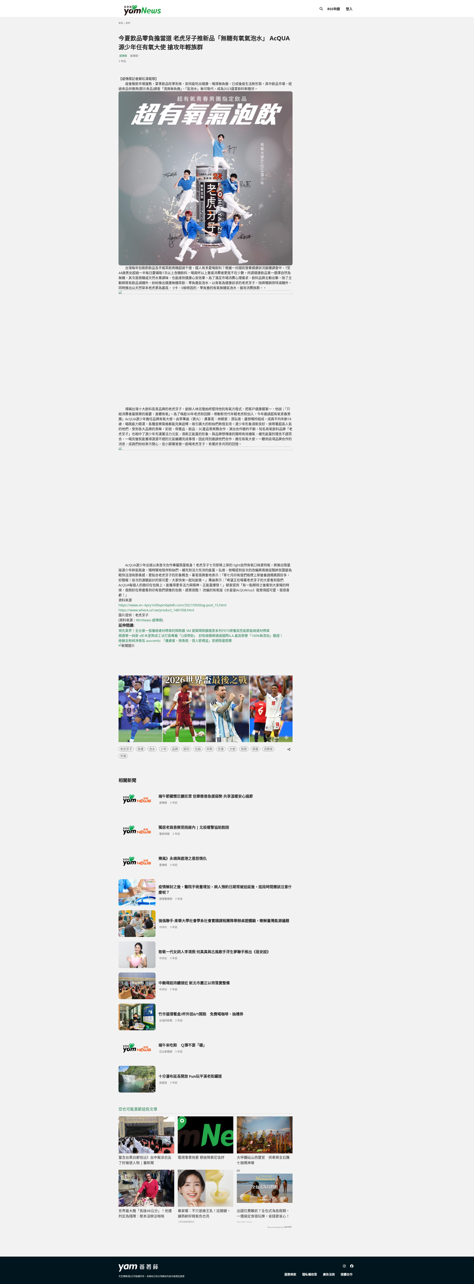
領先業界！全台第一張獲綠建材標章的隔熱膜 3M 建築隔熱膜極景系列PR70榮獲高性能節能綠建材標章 (194, 630)
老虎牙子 (126, 749)
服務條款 (290, 1274)
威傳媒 (123, 55)
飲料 (186, 749)
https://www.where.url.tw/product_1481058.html (156, 610)
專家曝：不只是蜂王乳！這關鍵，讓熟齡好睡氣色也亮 (204, 1213)
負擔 (140, 749)
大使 (232, 749)
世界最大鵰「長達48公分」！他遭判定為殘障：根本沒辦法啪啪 (145, 1213)
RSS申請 (333, 9)
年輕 (209, 749)
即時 (128, 23)
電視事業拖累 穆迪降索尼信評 (201, 1157)
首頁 (120, 23)
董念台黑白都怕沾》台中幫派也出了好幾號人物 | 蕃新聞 (144, 1160)
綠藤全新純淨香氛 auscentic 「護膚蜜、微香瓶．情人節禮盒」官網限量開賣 (175, 640)
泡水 (152, 749)
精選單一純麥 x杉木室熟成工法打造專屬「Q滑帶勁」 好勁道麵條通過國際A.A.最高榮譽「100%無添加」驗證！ (200, 635)
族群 (244, 749)
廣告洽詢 (329, 1274)
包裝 (198, 749)
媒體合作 (347, 1274)
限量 (255, 749)
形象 (221, 749)
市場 (123, 756)
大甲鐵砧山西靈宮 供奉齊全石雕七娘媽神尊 (263, 1160)
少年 (163, 749)
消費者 (268, 749)
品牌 (175, 749)
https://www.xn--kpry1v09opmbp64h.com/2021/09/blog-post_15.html (172, 605)
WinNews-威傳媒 (149, 620)
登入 (349, 9)
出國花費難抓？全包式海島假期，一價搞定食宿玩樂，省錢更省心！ (263, 1213)
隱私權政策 (309, 1274)
